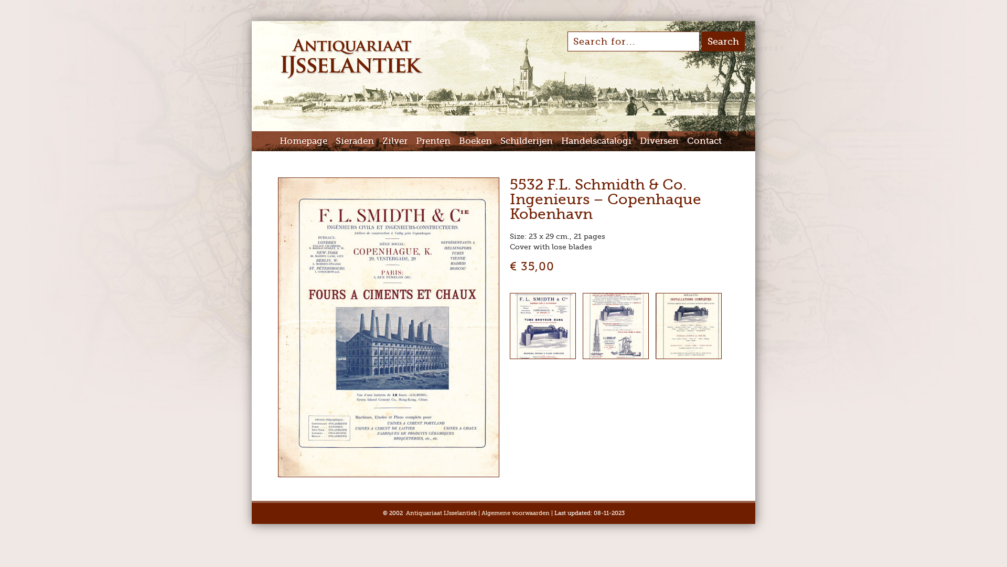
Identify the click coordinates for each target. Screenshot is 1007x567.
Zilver (395, 141)
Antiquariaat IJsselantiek (441, 513)
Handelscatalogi (596, 141)
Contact (704, 141)
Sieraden (355, 141)
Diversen (659, 141)
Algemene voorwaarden (515, 513)
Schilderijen (526, 141)
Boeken (475, 141)
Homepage (303, 141)
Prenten (433, 141)
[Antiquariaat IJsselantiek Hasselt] (351, 78)
